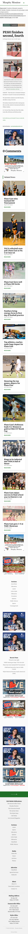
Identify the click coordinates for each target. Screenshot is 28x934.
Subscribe (14, 853)
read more (7, 207)
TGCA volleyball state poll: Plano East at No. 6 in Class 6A (13, 250)
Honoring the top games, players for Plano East (12, 383)
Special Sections (14, 872)
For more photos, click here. (14, 89)
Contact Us (14, 889)
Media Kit (14, 874)
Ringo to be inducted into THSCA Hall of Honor (13, 461)
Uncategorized (14, 606)
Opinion (14, 598)
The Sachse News (14, 811)
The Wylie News (14, 813)
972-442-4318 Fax (14, 919)
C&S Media (14, 815)
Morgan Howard (7, 39)
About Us (14, 884)
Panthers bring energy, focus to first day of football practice (14, 313)
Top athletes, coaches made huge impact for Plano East (13, 344)
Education (14, 586)
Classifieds (14, 842)
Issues (14, 856)
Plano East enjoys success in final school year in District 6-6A (13, 495)
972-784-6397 (14, 906)
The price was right (14, 660)
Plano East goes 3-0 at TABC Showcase (13, 525)
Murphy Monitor (14, 806)
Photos (14, 860)
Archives (14, 858)
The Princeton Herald (14, 808)
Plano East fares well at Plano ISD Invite (13, 283)
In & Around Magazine (14, 818)
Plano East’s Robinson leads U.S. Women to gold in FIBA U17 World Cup (14, 428)
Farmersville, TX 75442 (14, 911)
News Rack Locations (14, 886)
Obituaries (14, 593)
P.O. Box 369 (14, 898)
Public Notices (14, 601)
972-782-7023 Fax (14, 908)
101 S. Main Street (14, 909)
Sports (19, 39)
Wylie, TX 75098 (14, 900)
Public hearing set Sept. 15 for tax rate (14, 662)
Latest (14, 589)
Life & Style (14, 591)
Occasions (14, 596)
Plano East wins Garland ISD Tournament (11, 201)
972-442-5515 (14, 917)
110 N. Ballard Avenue (14, 921)
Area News (14, 584)
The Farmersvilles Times (14, 803)
